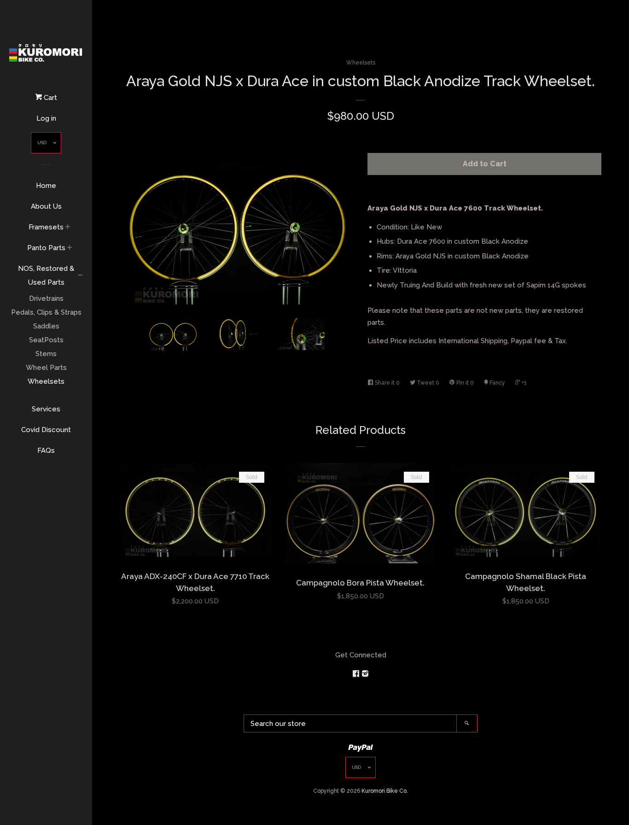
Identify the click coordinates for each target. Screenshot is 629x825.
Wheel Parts (46, 367)
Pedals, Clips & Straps (46, 312)
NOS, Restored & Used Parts (46, 275)
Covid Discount (46, 430)
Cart (49, 98)
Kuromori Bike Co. (384, 791)
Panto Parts (46, 248)
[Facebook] (356, 674)
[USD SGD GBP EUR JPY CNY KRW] (46, 145)
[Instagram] (365, 674)
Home (46, 185)
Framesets (46, 227)
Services (46, 409)
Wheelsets (46, 381)
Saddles (46, 326)
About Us (46, 206)
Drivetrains (46, 298)
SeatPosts (46, 340)
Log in (46, 118)
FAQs (46, 450)
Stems (46, 354)
